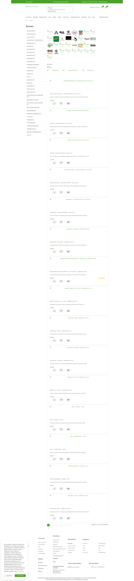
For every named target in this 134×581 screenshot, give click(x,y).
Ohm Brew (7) (31, 86)
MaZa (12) (29, 83)
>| (48, 528)
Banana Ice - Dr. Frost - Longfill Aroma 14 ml (61, 390)
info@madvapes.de (102, 1)
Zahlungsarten (56, 551)
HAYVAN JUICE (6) (31, 67)
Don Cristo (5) (31, 49)
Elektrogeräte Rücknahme (59, 548)
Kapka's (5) (30, 73)
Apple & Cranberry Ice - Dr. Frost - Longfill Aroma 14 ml (63, 301)
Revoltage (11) (31, 92)
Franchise (40, 549)
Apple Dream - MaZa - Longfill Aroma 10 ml (60, 330)
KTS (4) (28, 76)
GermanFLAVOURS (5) (33, 64)
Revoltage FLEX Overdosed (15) (35, 95)
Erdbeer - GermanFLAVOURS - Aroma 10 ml (61, 123)
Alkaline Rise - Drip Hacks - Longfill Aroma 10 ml (62, 242)
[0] (102, 7)
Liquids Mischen (72, 545)
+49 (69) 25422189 (92, 1)
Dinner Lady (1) (31, 43)
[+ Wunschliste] (61, 103)
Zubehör (84, 17)
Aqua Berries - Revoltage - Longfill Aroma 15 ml (61, 360)
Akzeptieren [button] (20, 575)
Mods (54, 17)
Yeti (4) (29, 135)
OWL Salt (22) (30, 89)
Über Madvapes (42, 542)
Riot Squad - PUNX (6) (33, 107)
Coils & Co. (66, 17)
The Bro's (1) (30, 119)
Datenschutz (56, 540)
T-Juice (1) (30, 116)
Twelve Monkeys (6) (32, 126)
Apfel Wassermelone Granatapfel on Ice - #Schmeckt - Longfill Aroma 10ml (68, 271)
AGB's (54, 553)
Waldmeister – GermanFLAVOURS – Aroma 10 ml (62, 212)
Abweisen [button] (8, 575)
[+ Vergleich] (68, 103)
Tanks (59, 17)
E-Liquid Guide (71, 548)
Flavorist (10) (31, 61)
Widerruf (55, 544)
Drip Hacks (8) (31, 55)
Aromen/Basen (102, 543)
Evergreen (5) (31, 58)
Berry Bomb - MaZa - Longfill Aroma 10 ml (60, 508)
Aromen (35, 17)
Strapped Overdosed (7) (34, 113)
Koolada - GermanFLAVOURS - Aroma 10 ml (61, 153)
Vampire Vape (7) (31, 129)
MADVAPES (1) (30, 80)
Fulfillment (40, 551)
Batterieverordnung (58, 546)
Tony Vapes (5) (31, 122)
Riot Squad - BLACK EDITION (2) (35, 103)
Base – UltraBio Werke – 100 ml (58, 449)
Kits (50, 17)
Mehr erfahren (49, 64)
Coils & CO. (85, 552)
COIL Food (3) (30, 37)
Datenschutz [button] (21, 571)
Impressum (55, 542)
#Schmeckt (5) (31, 31)
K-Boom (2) (30, 70)
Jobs (39, 546)
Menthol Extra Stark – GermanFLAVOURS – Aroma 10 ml (64, 182)
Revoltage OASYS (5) (33, 99)
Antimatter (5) (31, 34)
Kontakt (70, 552)
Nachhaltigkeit (41, 553)
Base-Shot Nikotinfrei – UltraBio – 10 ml (60, 479)
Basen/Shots (43, 17)
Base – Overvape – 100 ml (56, 419)
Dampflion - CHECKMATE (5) (35, 40)
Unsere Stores (29, 1)
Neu (89, 17)
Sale (93, 17)
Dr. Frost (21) (31, 52)
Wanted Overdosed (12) (34, 132)
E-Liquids (28, 17)
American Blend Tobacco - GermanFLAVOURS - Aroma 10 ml (65, 93)
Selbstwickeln (75, 17)
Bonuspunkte (71, 550)
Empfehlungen (103, 17)
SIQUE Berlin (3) (31, 110)
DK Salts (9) (30, 46)
